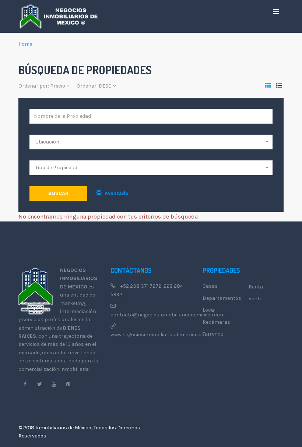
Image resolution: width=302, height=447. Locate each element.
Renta (256, 287)
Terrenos (213, 334)
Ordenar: (94, 86)
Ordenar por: (41, 86)
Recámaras (216, 322)
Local (209, 310)
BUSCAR (58, 193)
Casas (210, 286)
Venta (256, 298)
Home (25, 44)
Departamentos (222, 298)
